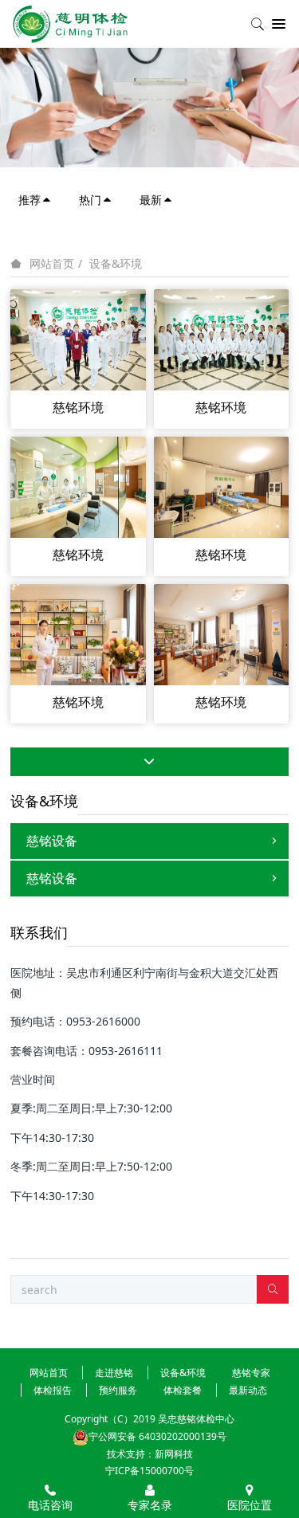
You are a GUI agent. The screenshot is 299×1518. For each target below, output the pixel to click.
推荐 (29, 199)
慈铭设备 (51, 840)
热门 (90, 199)
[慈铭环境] (77, 338)
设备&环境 (115, 263)
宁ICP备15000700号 (149, 1470)
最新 (151, 199)
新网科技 (174, 1454)
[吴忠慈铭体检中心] (70, 24)
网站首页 (52, 263)
